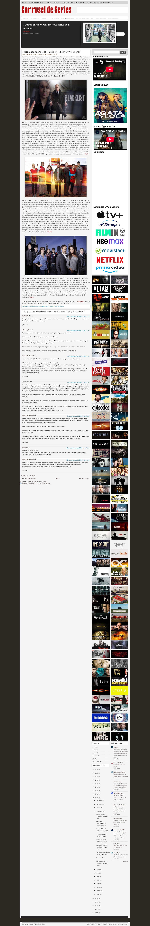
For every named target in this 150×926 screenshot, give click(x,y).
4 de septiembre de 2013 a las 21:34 (78, 330)
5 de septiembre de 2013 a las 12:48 (78, 416)
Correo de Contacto (36, 2)
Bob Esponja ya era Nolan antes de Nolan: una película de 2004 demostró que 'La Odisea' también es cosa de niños (121, 753)
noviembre (99, 804)
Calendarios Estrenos (31, 18)
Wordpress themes (39, 924)
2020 (96, 773)
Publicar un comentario (28, 475)
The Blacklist (59, 306)
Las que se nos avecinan (36, 306)
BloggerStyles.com (122, 924)
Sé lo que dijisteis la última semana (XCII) (102, 830)
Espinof (116, 747)
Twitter (48, 2)
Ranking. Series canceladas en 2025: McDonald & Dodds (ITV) (120, 822)
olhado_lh (25, 330)
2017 (96, 783)
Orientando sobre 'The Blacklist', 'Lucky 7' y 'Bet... (102, 863)
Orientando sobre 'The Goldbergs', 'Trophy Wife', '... (101, 847)
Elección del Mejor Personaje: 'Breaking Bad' (102, 816)
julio (98, 873)
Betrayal (25, 306)
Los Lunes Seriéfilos (119, 830)
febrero (99, 890)
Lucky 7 (47, 306)
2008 (96, 912)
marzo (98, 887)
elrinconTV (117, 843)
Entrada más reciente (29, 478)
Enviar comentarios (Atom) (37, 482)
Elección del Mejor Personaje (74, 2)
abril (98, 883)
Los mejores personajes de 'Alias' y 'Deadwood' (103, 853)
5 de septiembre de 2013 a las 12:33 (78, 382)
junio (98, 876)
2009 (96, 909)
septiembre (100, 811)
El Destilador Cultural (120, 805)
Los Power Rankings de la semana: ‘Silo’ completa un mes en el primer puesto (120, 785)
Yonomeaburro (118, 818)
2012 (96, 898)
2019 (96, 776)
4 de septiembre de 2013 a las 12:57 (78, 316)
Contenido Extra (82, 18)
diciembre (99, 800)
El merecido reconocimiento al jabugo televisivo (101, 823)
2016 (96, 787)
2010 (96, 905)
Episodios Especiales (98, 18)
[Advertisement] (102, 10)
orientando (80, 301)
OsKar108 (25, 316)
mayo (98, 880)
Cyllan (24, 447)
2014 (96, 794)
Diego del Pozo (27, 356)
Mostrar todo (125, 861)
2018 (96, 780)
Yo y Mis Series (113, 18)
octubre (99, 807)
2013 (96, 797)
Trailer (87, 154)
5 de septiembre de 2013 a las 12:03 (78, 356)
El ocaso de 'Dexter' (101, 858)
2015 (96, 790)
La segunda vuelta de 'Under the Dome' (101, 835)
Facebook (57, 2)
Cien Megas (117, 853)
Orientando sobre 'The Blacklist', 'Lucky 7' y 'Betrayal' (51, 51)
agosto (98, 869)
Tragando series (118, 793)
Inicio (24, 2)
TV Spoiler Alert (118, 763)
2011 (96, 902)
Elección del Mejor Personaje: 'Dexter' (101, 840)
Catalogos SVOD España (50, 18)
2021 (96, 769)
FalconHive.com (102, 924)
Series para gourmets (119, 772)
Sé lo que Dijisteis (67, 18)
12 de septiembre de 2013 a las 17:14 (78, 448)
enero (98, 894)
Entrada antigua (84, 478)
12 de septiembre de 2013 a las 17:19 (78, 460)
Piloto (52, 306)
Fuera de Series (118, 782)
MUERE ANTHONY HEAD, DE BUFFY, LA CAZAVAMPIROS (120, 797)
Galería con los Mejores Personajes (100, 2)
